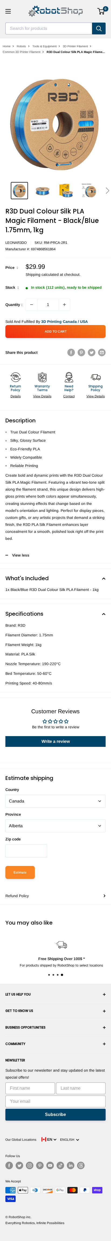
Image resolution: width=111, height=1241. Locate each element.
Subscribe (55, 1114)
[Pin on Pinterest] (81, 352)
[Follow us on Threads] (81, 1165)
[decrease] (31, 304)
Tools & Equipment (44, 46)
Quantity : (13, 304)
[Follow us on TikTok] (60, 1165)
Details (16, 396)
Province (13, 814)
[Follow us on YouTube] (50, 1165)
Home (7, 46)
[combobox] (48, 28)
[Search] (99, 28)
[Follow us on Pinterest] (40, 1165)
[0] (101, 11)
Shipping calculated (42, 274)
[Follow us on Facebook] (9, 1165)
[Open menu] (8, 11)
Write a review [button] (55, 741)
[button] (107, 191)
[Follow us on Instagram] (29, 1165)
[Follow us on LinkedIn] (70, 1165)
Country (12, 789)
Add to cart (56, 331)
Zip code (13, 839)
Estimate (20, 872)
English (68, 1140)
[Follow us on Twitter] (19, 1165)
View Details (42, 396)
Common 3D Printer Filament (21, 52)
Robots (21, 46)
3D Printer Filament (75, 46)
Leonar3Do (16, 243)
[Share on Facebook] (71, 352)
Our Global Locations (20, 1140)
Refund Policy (17, 896)
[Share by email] (102, 352)
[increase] (64, 304)
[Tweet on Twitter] (91, 352)
